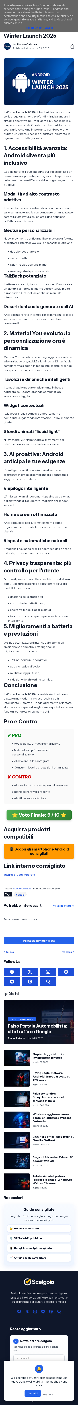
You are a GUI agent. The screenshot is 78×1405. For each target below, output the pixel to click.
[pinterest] (30, 981)
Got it (49, 28)
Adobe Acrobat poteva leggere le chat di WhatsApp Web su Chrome (53, 1179)
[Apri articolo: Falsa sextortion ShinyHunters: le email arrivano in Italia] (17, 1099)
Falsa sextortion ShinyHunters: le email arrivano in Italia (48, 1097)
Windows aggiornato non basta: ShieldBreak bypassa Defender (52, 1117)
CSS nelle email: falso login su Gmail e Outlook (53, 1138)
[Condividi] (70, 46)
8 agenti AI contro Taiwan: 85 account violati (53, 1159)
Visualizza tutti (62, 905)
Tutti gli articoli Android (19, 874)
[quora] (48, 981)
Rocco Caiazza (22, 888)
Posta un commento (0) (39, 940)
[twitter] (30, 972)
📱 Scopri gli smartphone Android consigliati (39, 851)
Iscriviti (33, 1393)
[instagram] (48, 972)
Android (20, 895)
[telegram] (12, 981)
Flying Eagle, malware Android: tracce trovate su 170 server (51, 1076)
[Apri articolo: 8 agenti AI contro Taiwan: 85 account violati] (17, 1161)
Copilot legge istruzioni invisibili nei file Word (49, 1055)
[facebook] (12, 972)
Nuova (10, 952)
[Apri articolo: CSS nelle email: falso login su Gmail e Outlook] (17, 1140)
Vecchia (67, 952)
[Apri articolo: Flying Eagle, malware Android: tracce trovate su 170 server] (17, 1078)
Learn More (34, 28)
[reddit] (66, 972)
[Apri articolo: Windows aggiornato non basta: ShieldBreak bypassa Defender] (17, 1120)
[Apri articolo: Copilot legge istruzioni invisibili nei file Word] (17, 1058)
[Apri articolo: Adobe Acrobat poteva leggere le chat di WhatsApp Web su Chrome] (17, 1181)
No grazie (48, 1394)
